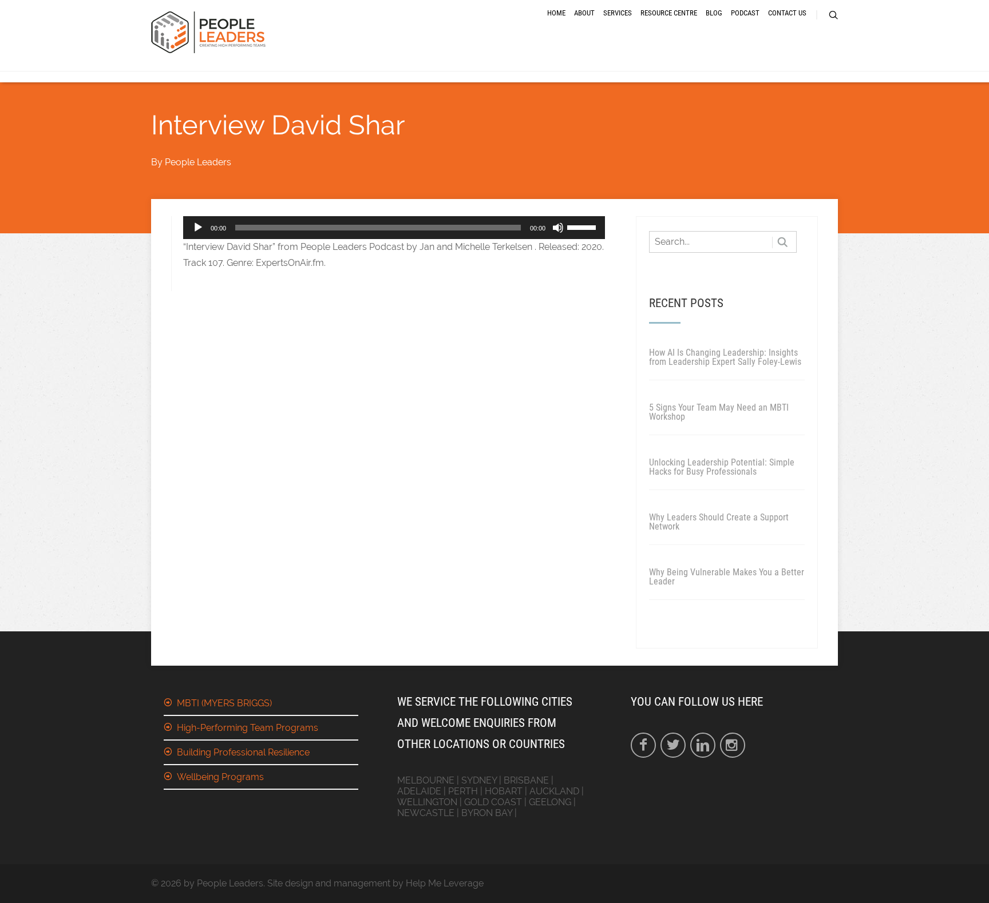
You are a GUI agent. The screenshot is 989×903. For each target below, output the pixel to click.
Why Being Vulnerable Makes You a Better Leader (726, 577)
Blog (714, 13)
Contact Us (787, 13)
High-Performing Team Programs (247, 727)
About (584, 13)
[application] (394, 227)
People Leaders (198, 162)
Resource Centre (668, 13)
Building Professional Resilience (243, 752)
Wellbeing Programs (220, 776)
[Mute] (558, 227)
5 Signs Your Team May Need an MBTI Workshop (719, 412)
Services (617, 13)
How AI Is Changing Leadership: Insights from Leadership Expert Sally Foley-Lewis (725, 357)
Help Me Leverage (445, 883)
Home (556, 13)
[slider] (583, 226)
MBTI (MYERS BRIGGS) (224, 703)
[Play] (198, 227)
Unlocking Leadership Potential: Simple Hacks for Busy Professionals (721, 467)
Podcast (745, 13)
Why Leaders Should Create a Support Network (719, 522)
